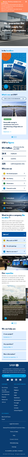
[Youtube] (8, 380)
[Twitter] (12, 380)
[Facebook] (20, 380)
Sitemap (14, 447)
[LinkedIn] (16, 380)
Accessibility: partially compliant (14, 451)
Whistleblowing (14, 443)
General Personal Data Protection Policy (14, 427)
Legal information (14, 424)
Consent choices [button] (14, 439)
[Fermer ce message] (26, 2)
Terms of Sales (14, 431)
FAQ (14, 435)
